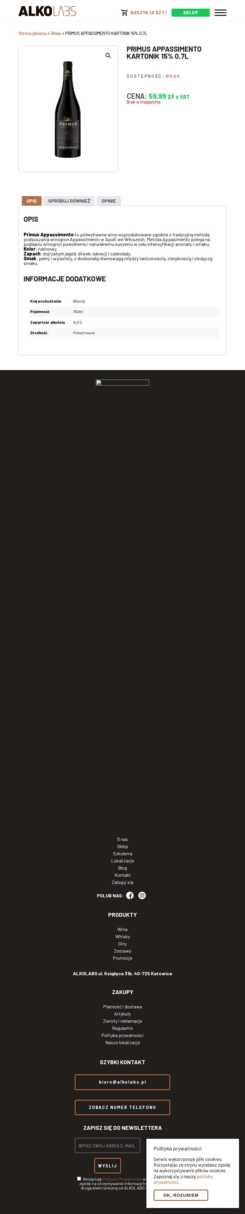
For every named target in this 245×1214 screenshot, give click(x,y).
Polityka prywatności (122, 1035)
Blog (122, 867)
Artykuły (122, 1013)
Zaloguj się (123, 882)
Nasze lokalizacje (122, 1042)
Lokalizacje (122, 860)
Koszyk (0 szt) (149, 12)
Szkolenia (122, 853)
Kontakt (122, 875)
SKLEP (190, 12)
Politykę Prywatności (122, 1178)
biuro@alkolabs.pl (122, 1081)
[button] (108, 55)
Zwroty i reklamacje (122, 1021)
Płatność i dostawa (122, 1006)
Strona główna (32, 33)
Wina (122, 929)
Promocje (122, 958)
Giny (122, 943)
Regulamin (122, 1028)
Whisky (122, 936)
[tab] (32, 201)
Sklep (55, 33)
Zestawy (122, 950)
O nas (122, 839)
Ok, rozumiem (181, 1195)
